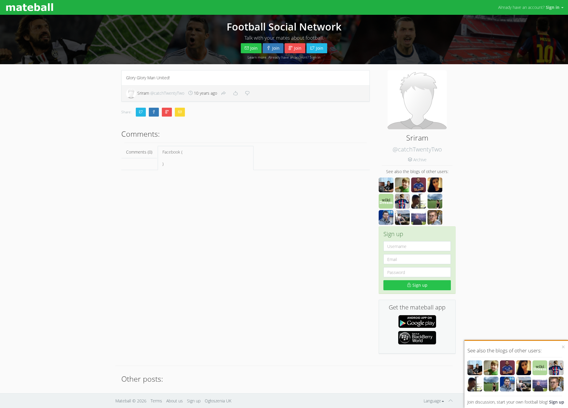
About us (174, 401)
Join (254, 48)
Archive (420, 159)
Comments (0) (139, 152)
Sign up (556, 402)
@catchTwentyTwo (417, 149)
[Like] (235, 93)
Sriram (160, 93)
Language (432, 401)
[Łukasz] (474, 384)
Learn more (257, 57)
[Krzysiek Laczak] (474, 367)
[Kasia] (491, 384)
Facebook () (172, 158)
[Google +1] (167, 112)
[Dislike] (247, 93)
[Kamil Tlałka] (539, 384)
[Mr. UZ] (491, 367)
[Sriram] (417, 99)
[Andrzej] (507, 367)
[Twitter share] (141, 112)
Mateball (123, 401)
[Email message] (180, 112)
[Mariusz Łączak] (507, 384)
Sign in (315, 57)
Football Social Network (284, 26)
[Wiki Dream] (539, 367)
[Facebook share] (154, 112)
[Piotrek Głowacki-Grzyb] (556, 384)
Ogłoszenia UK (218, 401)
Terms (156, 401)
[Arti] (523, 384)
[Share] (223, 93)
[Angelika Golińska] (523, 367)
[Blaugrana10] (556, 367)
